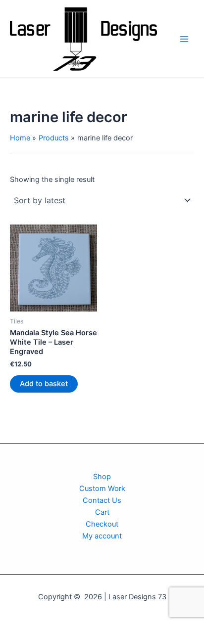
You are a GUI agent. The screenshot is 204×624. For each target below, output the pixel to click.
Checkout (102, 524)
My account (102, 536)
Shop (102, 476)
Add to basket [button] (44, 383)
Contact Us (102, 500)
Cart (102, 512)
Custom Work (102, 488)
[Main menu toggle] (184, 38)
